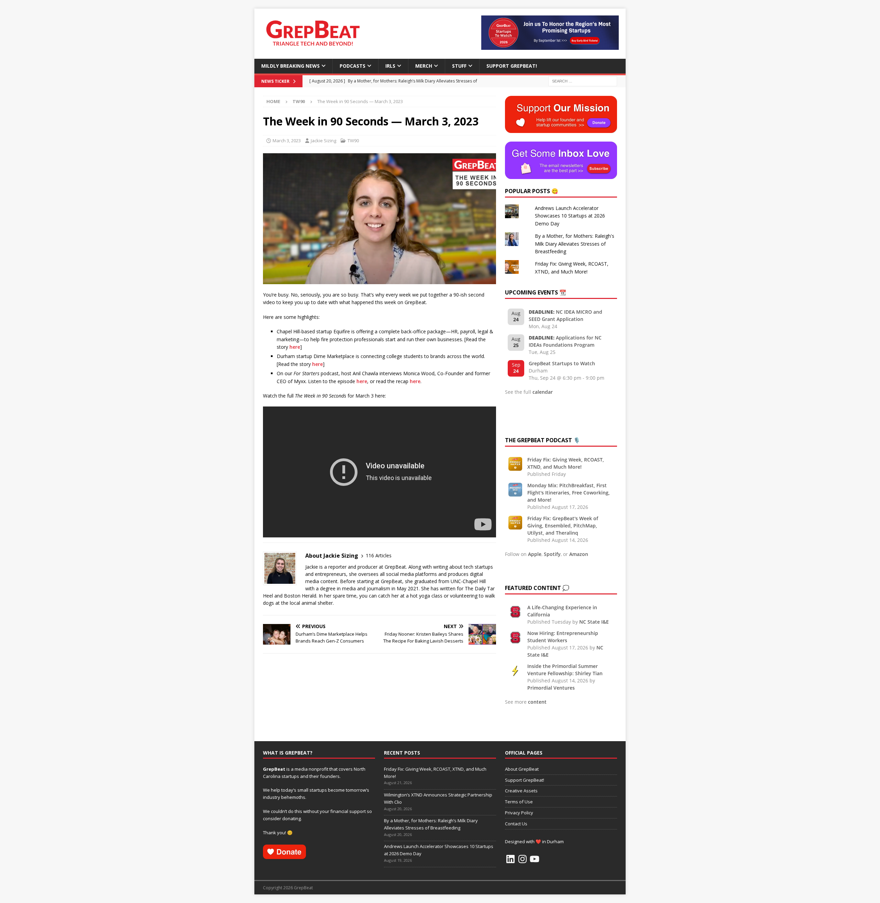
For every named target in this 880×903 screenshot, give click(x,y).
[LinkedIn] (510, 859)
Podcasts (352, 66)
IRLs (390, 66)
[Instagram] (522, 859)
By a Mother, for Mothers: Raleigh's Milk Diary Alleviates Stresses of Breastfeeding (574, 244)
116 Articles (379, 555)
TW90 (353, 140)
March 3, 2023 (287, 140)
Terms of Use (519, 802)
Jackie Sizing (323, 140)
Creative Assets (521, 791)
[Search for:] (582, 80)
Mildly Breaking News (290, 66)
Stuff (459, 66)
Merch (423, 66)
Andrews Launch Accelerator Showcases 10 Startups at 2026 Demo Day (570, 216)
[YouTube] (534, 859)
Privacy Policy (519, 813)
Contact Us (516, 824)
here (294, 347)
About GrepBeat (522, 769)
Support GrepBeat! (511, 66)
